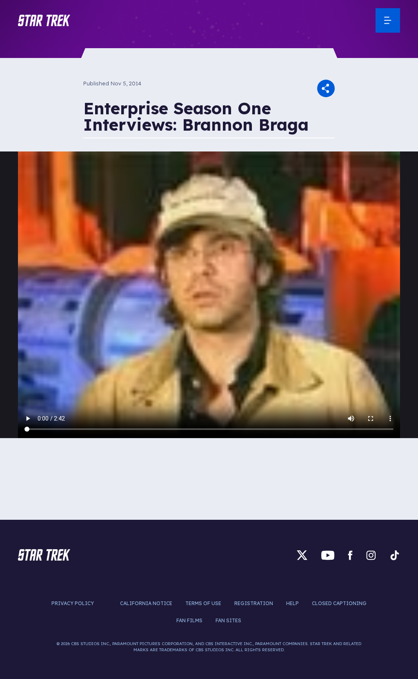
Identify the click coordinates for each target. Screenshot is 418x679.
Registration (253, 603)
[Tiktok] (394, 555)
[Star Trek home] (44, 555)
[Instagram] (371, 555)
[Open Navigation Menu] (388, 20)
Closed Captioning (339, 603)
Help (292, 603)
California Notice (146, 603)
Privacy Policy (72, 603)
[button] (44, 20)
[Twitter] (302, 555)
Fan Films (189, 620)
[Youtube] (328, 555)
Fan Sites (228, 620)
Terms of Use (203, 603)
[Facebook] (350, 555)
